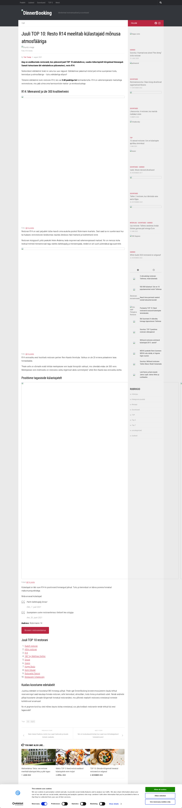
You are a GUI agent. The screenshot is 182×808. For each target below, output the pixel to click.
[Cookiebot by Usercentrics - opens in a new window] (18, 803)
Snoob (27, 659)
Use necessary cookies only (160, 802)
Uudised (31, 2)
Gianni (27, 663)
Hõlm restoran (31, 649)
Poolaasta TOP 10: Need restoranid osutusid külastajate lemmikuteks (150, 310)
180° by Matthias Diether (35, 656)
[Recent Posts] (154, 270)
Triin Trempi (27, 57)
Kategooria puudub (138, 399)
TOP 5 (50, 2)
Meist (58, 2)
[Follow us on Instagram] (159, 23)
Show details (114, 804)
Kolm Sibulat (30, 670)
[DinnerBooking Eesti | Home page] (38, 13)
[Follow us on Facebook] (156, 23)
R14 (26, 653)
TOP (23, 23)
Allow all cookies (160, 789)
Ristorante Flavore (32, 673)
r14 (28, 721)
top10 (32, 721)
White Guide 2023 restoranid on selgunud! (145, 255)
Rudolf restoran (31, 646)
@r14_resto (29, 228)
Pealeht (22, 2)
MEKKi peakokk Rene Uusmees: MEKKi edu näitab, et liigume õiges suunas (151, 353)
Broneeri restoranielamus (35, 630)
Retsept (134, 404)
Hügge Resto (30, 666)
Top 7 (134, 425)
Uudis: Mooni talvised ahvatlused (142, 170)
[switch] (65, 803)
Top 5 (134, 420)
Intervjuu (133, 223)
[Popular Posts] (138, 270)
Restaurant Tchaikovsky (35, 677)
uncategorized (137, 430)
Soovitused (41, 2)
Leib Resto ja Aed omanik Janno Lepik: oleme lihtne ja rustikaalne (149, 374)
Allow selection (160, 796)
